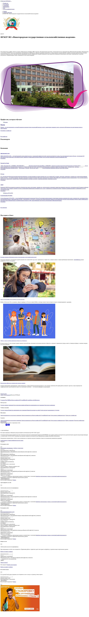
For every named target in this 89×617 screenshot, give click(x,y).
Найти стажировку (70, 420)
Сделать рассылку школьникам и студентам (49, 410)
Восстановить (4, 580)
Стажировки (6, 5)
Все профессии (4, 136)
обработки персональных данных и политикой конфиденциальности (51, 476)
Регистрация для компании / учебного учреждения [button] (12, 448)
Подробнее (3, 158)
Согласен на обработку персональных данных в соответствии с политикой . (34, 476)
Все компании (4, 207)
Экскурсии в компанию (49, 405)
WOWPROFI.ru (77, 259)
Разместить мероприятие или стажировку (35, 405)
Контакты (37, 400)
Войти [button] (14, 480)
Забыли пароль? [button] (4, 562)
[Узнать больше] (8, 193)
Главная (5, 11)
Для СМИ (7, 400)
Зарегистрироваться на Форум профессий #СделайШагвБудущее (36, 415)
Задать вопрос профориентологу (58, 415)
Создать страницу (4, 410)
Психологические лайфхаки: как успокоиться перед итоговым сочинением (13, 383)
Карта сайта (32, 400)
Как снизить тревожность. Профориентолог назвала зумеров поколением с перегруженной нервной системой (18, 257)
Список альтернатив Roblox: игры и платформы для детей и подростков (12, 299)
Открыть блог (4, 393)
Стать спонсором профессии (19, 405)
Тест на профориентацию (8, 9)
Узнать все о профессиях (71, 415)
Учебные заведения (7, 12)
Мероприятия (6, 6)
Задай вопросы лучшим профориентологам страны (12, 440)
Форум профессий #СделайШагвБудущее (21, 400)
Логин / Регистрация (5, 395)
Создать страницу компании (7, 405)
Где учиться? (6, 4)
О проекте (3, 400)
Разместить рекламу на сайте (33, 410)
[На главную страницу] (6, 1)
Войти (2, 560)
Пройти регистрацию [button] (12, 564)
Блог (4, 8)
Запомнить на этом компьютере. (9, 559)
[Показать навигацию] (11, 1)
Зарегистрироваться (5, 478)
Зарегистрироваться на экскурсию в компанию (11, 415)
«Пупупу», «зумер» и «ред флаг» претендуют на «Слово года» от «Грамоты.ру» (14, 340)
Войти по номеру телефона (7, 551)
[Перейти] (29, 254)
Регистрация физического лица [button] (7, 511)
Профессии (5, 3)
